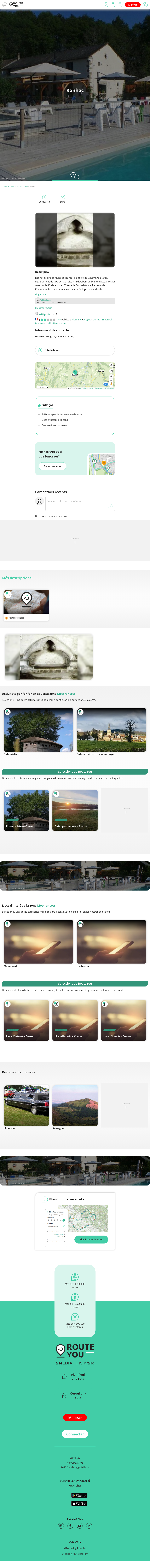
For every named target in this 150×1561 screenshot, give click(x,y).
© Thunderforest (86, 388)
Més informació (43, 308)
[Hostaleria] (111, 942)
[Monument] (38, 942)
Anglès (87, 319)
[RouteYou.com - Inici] (16, 4)
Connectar (75, 1434)
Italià (48, 323)
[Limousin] (26, 1105)
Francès (39, 323)
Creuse (25, 186)
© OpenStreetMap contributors (103, 388)
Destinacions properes (54, 425)
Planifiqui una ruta (78, 1377)
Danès (96, 319)
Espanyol (107, 319)
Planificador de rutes (91, 1239)
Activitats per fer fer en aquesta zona (61, 414)
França (18, 186)
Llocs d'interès (9, 186)
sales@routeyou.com (76, 1553)
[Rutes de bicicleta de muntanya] (111, 730)
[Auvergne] (75, 1105)
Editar (63, 201)
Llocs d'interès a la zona (54, 419)
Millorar (132, 4)
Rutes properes (52, 466)
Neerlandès (59, 323)
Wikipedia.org (45, 300)
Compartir (44, 201)
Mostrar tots (66, 694)
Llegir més (40, 294)
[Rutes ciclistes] (38, 730)
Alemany (76, 319)
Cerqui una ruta (78, 1395)
